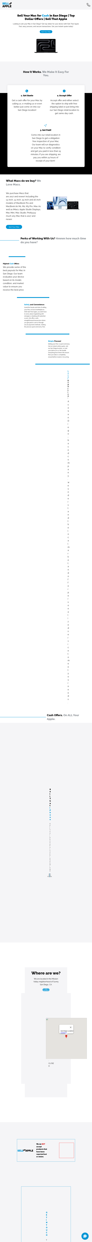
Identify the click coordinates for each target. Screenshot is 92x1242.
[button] (46, 31)
